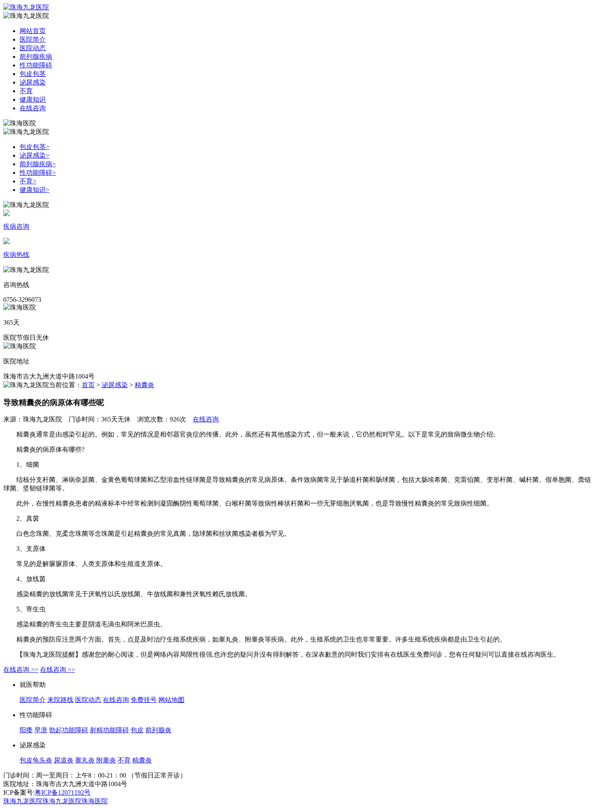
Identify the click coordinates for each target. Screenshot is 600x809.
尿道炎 (63, 760)
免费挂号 (144, 699)
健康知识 (33, 99)
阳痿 (26, 730)
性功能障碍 (36, 65)
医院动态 (33, 48)
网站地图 (171, 699)
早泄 (40, 730)
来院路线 (60, 699)
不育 (26, 90)
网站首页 (33, 30)
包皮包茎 (33, 73)
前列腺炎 (158, 730)
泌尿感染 (33, 82)
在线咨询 (33, 108)
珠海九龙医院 (22, 801)
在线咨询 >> (20, 669)
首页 (88, 384)
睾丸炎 (85, 760)
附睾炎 (106, 760)
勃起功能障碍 (68, 730)
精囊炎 (144, 384)
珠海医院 (95, 801)
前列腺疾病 (36, 56)
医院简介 (33, 39)
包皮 (137, 730)
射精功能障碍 (109, 730)
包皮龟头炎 (36, 760)
